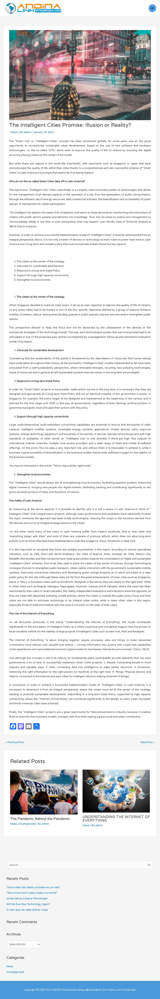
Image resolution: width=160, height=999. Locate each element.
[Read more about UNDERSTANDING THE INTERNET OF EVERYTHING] (116, 790)
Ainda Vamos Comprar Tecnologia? (27, 898)
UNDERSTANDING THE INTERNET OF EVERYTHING (116, 818)
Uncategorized (27, 823)
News (14, 132)
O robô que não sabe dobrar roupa (27, 909)
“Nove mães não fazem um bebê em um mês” (33, 887)
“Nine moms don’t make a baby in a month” (31, 892)
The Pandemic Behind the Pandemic (40, 819)
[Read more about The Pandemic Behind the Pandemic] (44, 791)
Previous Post (14, 742)
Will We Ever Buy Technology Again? (28, 904)
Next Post (148, 742)
